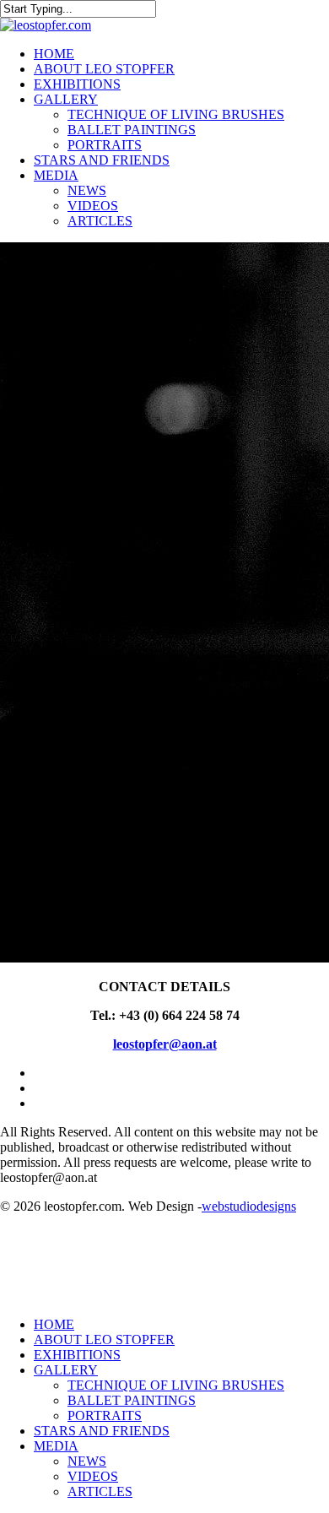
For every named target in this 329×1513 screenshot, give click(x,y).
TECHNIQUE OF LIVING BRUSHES (175, 1385)
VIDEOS (92, 1476)
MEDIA (56, 1446)
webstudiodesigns (249, 1206)
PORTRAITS (104, 1415)
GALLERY (66, 1370)
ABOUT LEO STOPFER (104, 1339)
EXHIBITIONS (77, 1355)
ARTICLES (99, 1491)
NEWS (86, 1461)
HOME (54, 1324)
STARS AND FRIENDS (102, 1431)
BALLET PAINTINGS (131, 1400)
